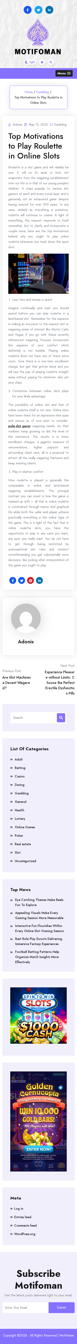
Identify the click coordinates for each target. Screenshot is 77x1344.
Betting (20, 768)
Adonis (26, 641)
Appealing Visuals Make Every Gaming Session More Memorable (39, 915)
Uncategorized (25, 861)
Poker (19, 835)
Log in (18, 1208)
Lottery (20, 818)
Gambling (42, 92)
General (20, 802)
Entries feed (22, 1217)
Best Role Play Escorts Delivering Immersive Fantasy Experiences (38, 941)
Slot (18, 852)
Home (28, 92)
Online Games (25, 827)
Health (19, 810)
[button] (64, 73)
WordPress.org (24, 1234)
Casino (20, 776)
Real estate (23, 844)
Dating (19, 785)
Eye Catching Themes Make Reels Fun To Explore (39, 902)
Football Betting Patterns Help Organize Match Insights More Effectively (37, 957)
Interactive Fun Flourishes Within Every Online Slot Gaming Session (39, 928)
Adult (19, 759)
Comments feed (25, 1225)
